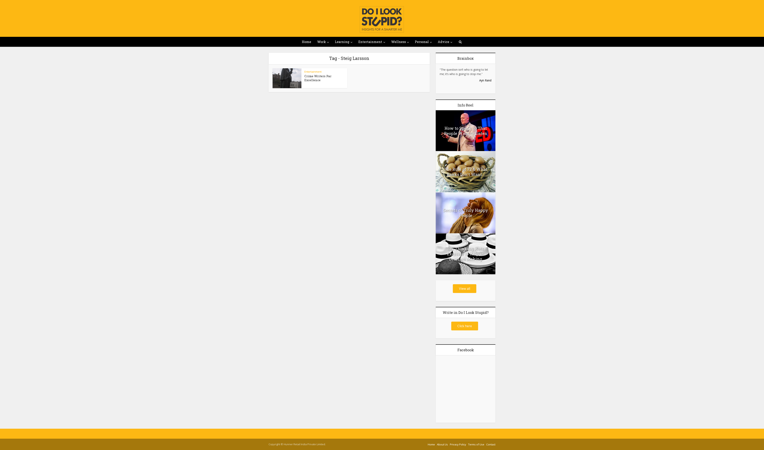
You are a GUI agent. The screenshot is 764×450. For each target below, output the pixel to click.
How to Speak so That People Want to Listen (465, 131)
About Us (442, 444)
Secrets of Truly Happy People (465, 213)
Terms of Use (476, 444)
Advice (443, 42)
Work (321, 42)
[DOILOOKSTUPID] (382, 19)
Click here (464, 326)
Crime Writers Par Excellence (317, 78)
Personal (422, 42)
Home (306, 42)
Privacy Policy (458, 444)
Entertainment (370, 42)
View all (464, 288)
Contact (490, 444)
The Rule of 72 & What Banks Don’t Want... (465, 172)
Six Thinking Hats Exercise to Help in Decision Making (465, 254)
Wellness (398, 42)
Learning (342, 42)
